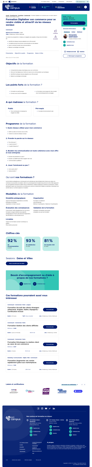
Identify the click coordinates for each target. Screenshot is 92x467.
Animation (14, 1)
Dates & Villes (39, 53)
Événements (61, 1)
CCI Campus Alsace (45, 1)
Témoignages (22, 451)
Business (33, 7)
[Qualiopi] (14, 391)
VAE (33, 453)
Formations (46, 7)
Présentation (9, 53)
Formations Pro (13, 15)
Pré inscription (74, 23)
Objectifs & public (20, 53)
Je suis (78, 7)
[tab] (74, 38)
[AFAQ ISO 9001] (46, 391)
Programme (30, 53)
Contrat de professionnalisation (36, 448)
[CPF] (62, 391)
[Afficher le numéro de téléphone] (88, 1)
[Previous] (82, 384)
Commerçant (27, 15)
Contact (21, 444)
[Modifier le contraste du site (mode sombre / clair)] (3, 2)
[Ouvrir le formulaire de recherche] (85, 7)
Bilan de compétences (37, 451)
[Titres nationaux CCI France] (78, 391)
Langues (61, 7)
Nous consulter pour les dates (16, 263)
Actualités (54, 1)
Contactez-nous (81, 1)
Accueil (7, 15)
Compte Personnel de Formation (37, 443)
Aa (6, 1)
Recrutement (69, 1)
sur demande (72, 19)
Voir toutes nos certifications (69, 384)
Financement (35, 445)
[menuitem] (45, 1)
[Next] (84, 384)
